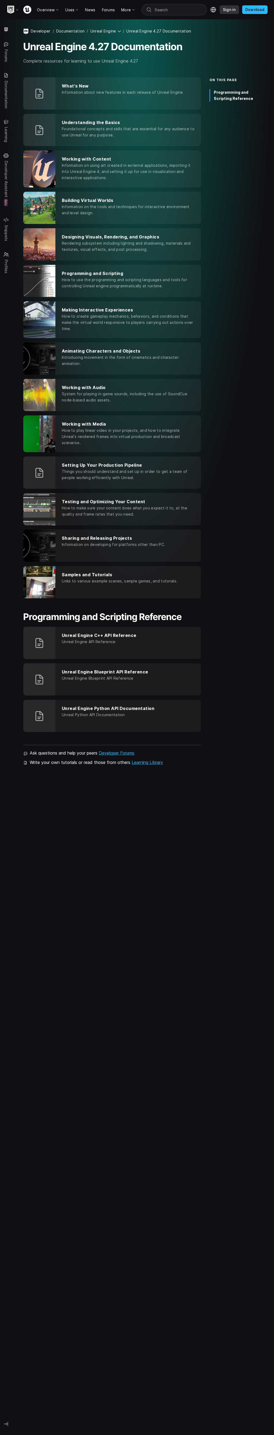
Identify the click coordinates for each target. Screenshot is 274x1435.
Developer (41, 31)
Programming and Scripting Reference (233, 95)
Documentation (70, 31)
